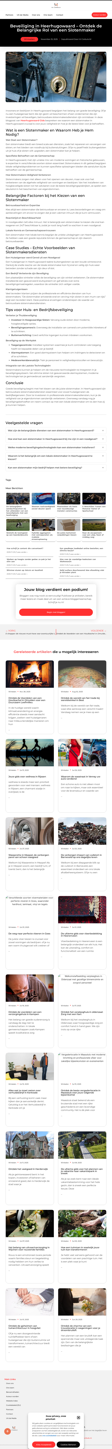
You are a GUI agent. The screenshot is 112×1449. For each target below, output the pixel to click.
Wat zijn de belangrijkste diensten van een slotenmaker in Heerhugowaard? (56, 430)
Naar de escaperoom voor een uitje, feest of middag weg (93, 535)
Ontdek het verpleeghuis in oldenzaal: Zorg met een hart (82, 1013)
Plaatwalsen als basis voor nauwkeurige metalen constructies (67, 508)
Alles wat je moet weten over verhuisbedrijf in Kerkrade (24, 1091)
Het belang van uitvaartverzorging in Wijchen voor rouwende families (29, 1248)
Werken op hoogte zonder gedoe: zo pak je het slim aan (29, 560)
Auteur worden (12, 1396)
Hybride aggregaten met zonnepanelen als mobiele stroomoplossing (42, 536)
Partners (9, 15)
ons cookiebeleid (49, 1436)
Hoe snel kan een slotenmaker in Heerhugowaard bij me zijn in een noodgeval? (56, 439)
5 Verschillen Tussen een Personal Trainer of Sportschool (94, 508)
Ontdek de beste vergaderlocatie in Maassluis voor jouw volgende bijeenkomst (80, 1092)
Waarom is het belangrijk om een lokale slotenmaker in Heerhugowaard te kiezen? (56, 457)
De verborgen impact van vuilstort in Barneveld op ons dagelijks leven (81, 856)
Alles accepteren (43, 1445)
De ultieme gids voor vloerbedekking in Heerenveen (81, 934)
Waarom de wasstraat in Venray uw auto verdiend (80, 777)
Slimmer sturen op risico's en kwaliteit (25, 570)
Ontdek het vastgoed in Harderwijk (28, 1169)
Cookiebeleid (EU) (13, 1405)
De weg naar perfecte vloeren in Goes (29, 933)
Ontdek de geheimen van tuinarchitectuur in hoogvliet (24, 1327)
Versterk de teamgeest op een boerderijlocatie (17, 534)
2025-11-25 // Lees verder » (17, 552)
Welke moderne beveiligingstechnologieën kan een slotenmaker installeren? (56, 447)
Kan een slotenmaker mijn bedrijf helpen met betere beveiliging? (56, 467)
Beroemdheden (12, 1392)
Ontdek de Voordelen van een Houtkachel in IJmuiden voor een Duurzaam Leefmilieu (26, 700)
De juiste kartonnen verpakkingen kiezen (66, 534)
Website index (12, 1401)
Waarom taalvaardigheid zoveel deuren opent (43, 507)
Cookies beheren (68, 1445)
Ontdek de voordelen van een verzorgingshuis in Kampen (25, 1013)
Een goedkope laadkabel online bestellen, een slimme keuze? (81, 549)
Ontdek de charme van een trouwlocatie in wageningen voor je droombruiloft (80, 1328)
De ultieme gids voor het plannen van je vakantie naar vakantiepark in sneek (82, 1171)
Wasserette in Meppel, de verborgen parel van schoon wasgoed (28, 856)
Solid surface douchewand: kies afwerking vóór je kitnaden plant (82, 571)
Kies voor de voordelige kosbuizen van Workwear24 (78, 560)
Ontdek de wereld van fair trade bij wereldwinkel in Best (80, 699)
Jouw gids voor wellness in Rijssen (27, 776)
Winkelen (29, 39)
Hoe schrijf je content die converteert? (25, 548)
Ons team (48, 15)
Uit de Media (22, 15)
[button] (78, 1417)
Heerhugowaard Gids (33, 120)
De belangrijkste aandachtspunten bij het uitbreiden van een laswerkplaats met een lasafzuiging (17, 510)
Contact (59, 15)
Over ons (36, 15)
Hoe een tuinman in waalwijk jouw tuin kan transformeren (80, 1248)
